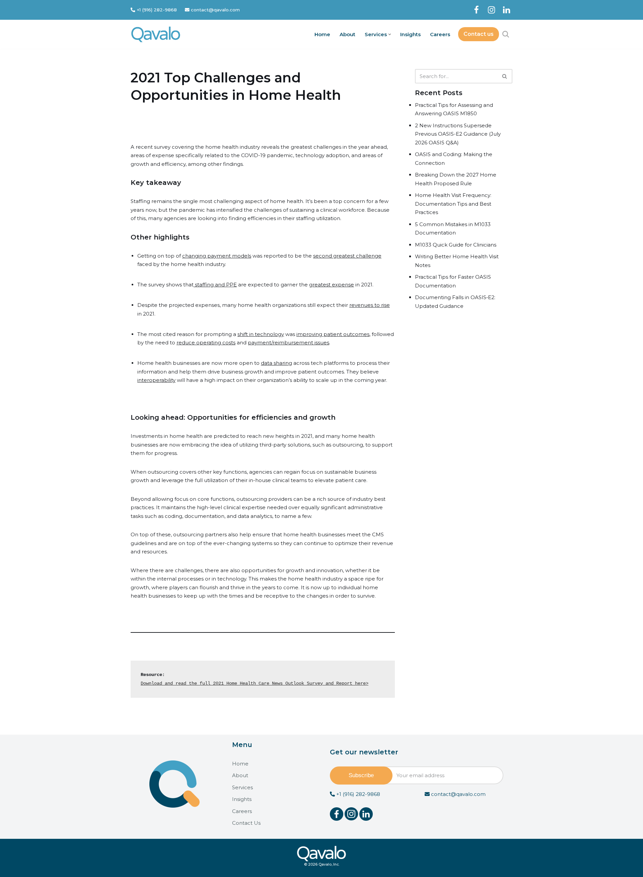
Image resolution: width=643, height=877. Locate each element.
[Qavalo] (156, 34)
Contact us (478, 34)
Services (242, 787)
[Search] (505, 34)
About (347, 34)
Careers (440, 34)
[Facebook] (476, 10)
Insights (410, 34)
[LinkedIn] (506, 10)
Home (322, 34)
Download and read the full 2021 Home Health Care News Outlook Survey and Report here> (254, 683)
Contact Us (246, 823)
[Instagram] (491, 10)
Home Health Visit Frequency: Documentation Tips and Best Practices (453, 203)
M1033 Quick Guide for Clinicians (455, 245)
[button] (389, 34)
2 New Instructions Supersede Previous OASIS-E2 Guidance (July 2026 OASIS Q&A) (458, 134)
